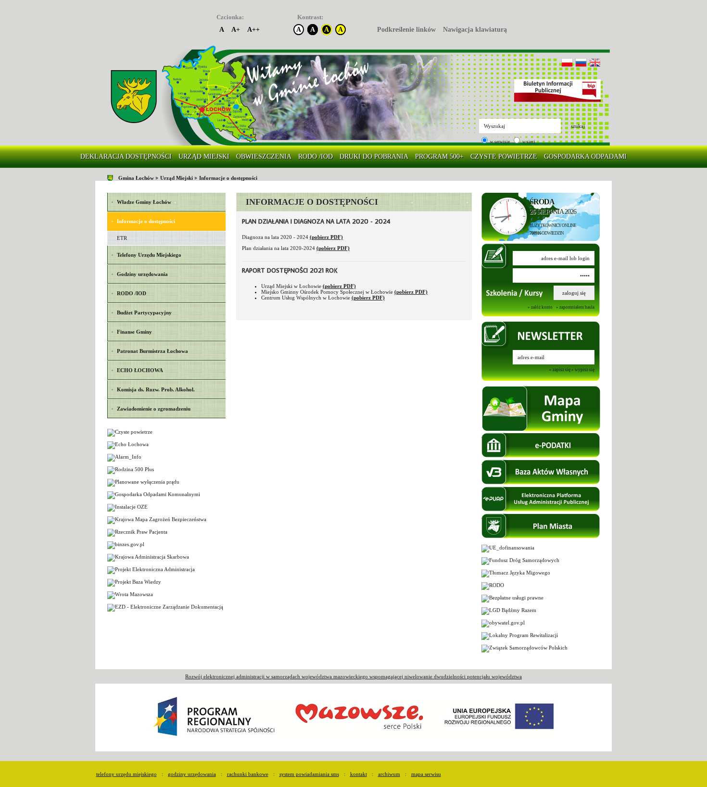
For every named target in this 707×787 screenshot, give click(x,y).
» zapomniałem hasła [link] (575, 307)
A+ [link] (235, 29)
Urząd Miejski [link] (203, 156)
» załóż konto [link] (540, 307)
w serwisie (499, 141)
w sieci (528, 141)
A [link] (221, 29)
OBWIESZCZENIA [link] (263, 156)
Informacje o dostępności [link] (228, 178)
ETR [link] (122, 238)
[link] (134, 97)
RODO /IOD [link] (315, 156)
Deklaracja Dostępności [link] (126, 156)
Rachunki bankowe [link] (247, 774)
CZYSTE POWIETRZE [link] (503, 156)
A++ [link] (253, 29)
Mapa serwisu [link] (426, 774)
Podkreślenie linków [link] (406, 29)
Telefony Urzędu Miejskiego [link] (126, 774)
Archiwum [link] (389, 774)
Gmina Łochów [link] (136, 178)
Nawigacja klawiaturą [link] (475, 29)
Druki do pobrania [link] (374, 156)
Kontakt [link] (358, 774)
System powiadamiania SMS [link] (309, 774)
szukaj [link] (578, 126)
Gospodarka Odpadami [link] (585, 156)
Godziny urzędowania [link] (192, 774)
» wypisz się (582, 370)
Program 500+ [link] (439, 156)
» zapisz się (559, 370)
